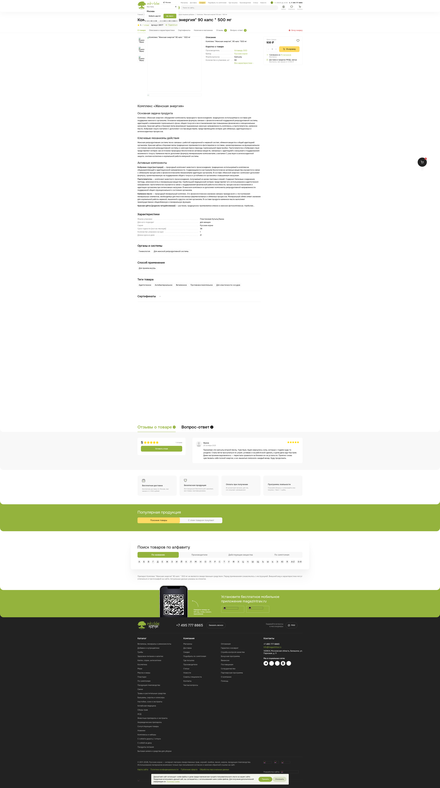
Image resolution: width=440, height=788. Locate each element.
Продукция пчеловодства (149, 685)
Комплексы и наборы (147, 734)
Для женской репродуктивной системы (171, 251)
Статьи (186, 668)
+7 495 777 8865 (189, 625)
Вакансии (225, 660)
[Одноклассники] (283, 663)
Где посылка (188, 660)
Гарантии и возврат (229, 648)
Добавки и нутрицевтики (148, 648)
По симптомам (144, 681)
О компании (226, 677)
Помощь (224, 681)
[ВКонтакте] (271, 663)
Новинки (141, 730)
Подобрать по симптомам (194, 656)
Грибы (140, 652)
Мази (140, 668)
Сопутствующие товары (148, 726)
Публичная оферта (189, 769)
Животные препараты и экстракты (153, 718)
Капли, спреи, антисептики (149, 660)
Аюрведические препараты (150, 722)
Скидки (186, 652)
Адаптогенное (145, 285)
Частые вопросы (190, 685)
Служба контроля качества (233, 652)
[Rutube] (288, 663)
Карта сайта (143, 769)
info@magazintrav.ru (272, 647)
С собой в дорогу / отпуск (149, 739)
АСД (139, 714)
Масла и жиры (144, 673)
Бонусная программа (230, 656)
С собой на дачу (145, 743)
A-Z (292, 562)
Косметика (142, 664)
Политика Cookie (173, 782)
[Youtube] (277, 663)
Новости (187, 673)
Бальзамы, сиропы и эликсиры (151, 697)
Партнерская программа (232, 673)
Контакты (187, 681)
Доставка (187, 648)
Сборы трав (143, 710)
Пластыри (142, 677)
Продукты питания (146, 747)
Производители (190, 664)
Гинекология (144, 251)
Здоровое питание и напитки (150, 656)
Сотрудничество (228, 668)
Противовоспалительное (201, 285)
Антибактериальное (163, 285)
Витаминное (181, 285)
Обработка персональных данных (214, 769)
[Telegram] (272, 2)
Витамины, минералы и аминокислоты (154, 644)
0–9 (299, 562)
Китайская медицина (147, 706)
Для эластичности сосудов (228, 285)
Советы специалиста (192, 677)
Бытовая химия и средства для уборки (155, 751)
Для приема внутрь (147, 268)
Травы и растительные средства (152, 693)
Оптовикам (226, 644)
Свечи (140, 689)
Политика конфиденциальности (164, 769)
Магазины (187, 644)
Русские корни (241, 53)
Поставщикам (227, 664)
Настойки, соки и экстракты (150, 701)
